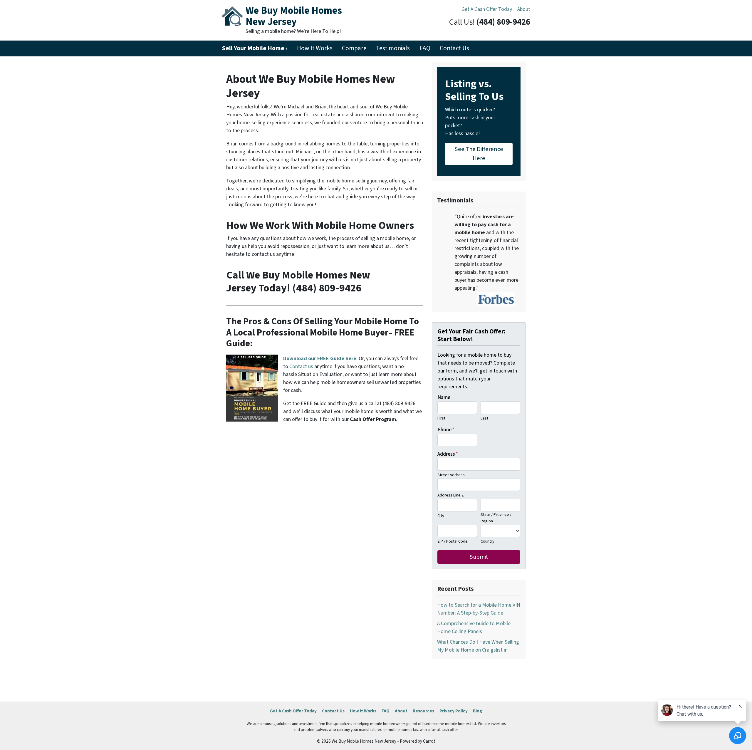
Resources (423, 711)
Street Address (451, 475)
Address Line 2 (450, 495)
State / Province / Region (496, 517)
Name (443, 397)
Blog (477, 711)
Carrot (429, 741)
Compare (354, 48)
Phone (445, 429)
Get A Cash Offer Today (486, 9)
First (441, 418)
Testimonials (393, 48)
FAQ (424, 48)
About (523, 9)
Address (447, 454)
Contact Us (454, 48)
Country (487, 541)
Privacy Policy (453, 711)
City (440, 516)
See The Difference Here (479, 153)
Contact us (301, 366)
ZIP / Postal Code (452, 541)
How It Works (315, 48)
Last (484, 418)
